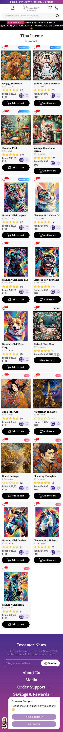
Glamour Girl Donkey (14, 540)
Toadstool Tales (10, 147)
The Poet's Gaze (10, 411)
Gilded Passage (10, 475)
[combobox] (31, 16)
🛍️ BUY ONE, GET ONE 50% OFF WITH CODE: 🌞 (31, 25)
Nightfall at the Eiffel (45, 411)
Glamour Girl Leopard (14, 215)
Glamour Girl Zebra (13, 604)
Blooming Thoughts (45, 475)
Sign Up (52, 663)
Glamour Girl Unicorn (46, 540)
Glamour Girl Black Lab (15, 279)
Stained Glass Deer (44, 344)
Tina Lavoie (8, 86)
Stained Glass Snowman (47, 83)
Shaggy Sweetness (12, 83)
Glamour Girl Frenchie (46, 279)
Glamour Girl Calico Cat (47, 215)
